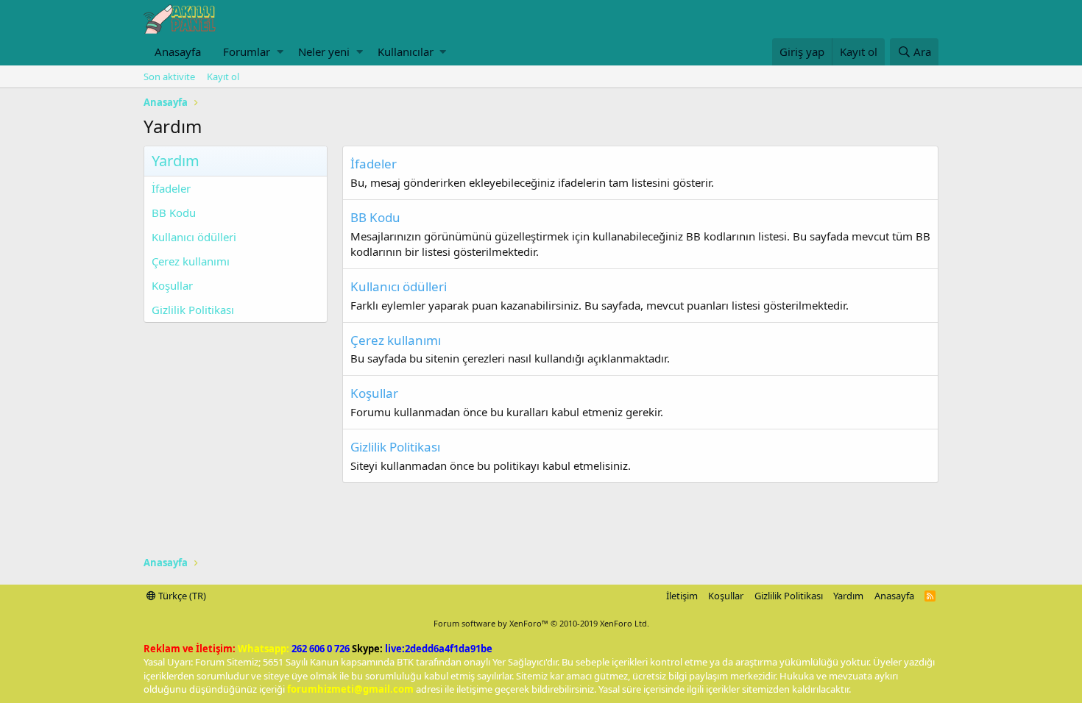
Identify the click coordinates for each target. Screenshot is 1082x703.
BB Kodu (174, 212)
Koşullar (172, 285)
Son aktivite (169, 76)
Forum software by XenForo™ (541, 623)
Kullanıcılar (406, 51)
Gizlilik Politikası (193, 309)
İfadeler (171, 188)
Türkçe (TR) (181, 595)
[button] (280, 51)
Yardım (848, 595)
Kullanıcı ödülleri (194, 236)
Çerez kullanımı (191, 261)
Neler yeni (324, 51)
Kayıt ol (223, 76)
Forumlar (246, 51)
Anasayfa (178, 51)
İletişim (682, 595)
